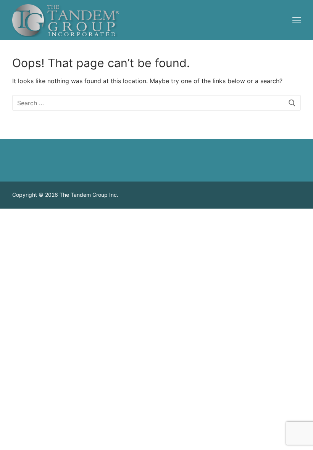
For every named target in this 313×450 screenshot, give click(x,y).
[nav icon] (296, 20)
